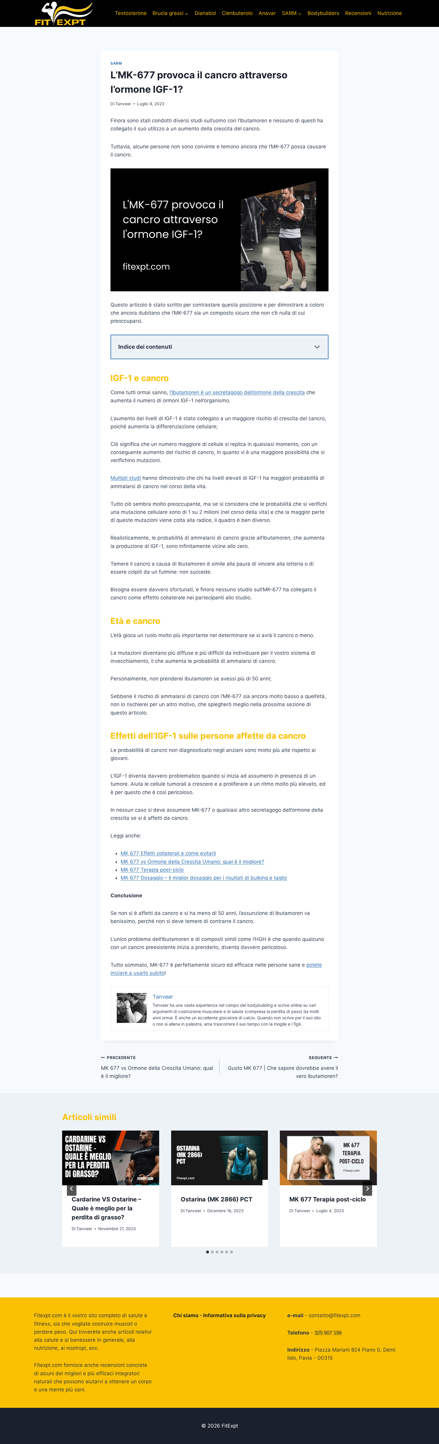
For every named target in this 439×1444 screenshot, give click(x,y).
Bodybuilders (323, 13)
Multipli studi (125, 478)
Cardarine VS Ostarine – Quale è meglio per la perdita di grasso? (106, 1208)
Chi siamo (185, 1315)
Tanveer (123, 103)
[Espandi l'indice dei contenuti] (317, 347)
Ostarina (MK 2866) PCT (216, 1199)
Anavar (267, 13)
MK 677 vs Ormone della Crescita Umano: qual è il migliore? (192, 862)
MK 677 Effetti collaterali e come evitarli (168, 853)
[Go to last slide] (71, 1188)
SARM (116, 63)
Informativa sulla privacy (234, 1315)
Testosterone (131, 13)
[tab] (207, 1251)
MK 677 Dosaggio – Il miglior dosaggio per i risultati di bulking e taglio (204, 878)
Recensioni (358, 13)
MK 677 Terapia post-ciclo (152, 870)
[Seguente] (367, 1188)
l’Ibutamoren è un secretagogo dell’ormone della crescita (237, 392)
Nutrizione (389, 13)
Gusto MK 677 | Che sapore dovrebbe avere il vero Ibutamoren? (283, 1067)
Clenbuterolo (237, 13)
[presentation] (110, 1158)
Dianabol (205, 13)
